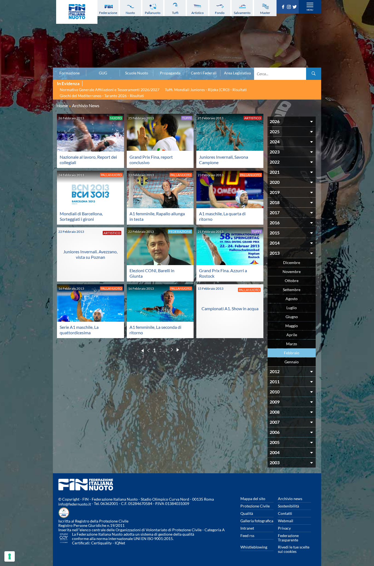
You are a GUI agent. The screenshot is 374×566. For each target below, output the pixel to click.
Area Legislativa (237, 73)
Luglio (291, 307)
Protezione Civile (255, 506)
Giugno (292, 316)
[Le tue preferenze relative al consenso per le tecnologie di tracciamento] (9, 556)
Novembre (292, 271)
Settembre (291, 289)
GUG (103, 73)
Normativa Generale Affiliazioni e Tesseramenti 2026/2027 (109, 89)
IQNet (120, 543)
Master (265, 13)
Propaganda (170, 73)
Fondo (220, 13)
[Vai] (313, 74)
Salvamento (242, 13)
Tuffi (175, 13)
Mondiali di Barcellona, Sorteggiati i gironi (81, 216)
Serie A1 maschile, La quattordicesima (79, 329)
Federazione (108, 13)
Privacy (284, 528)
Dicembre (291, 262)
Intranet (247, 528)
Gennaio (291, 361)
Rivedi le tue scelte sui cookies (293, 549)
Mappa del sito (252, 498)
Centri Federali (204, 73)
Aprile (291, 334)
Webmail (285, 520)
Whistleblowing (253, 547)
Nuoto (130, 13)
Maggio (291, 325)
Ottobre (291, 280)
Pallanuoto (152, 13)
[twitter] (295, 7)
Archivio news (290, 498)
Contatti (285, 513)
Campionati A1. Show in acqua (230, 308)
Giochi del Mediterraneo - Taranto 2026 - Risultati (102, 95)
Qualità (246, 513)
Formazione (69, 73)
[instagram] (289, 7)
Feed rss (247, 535)
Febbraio (291, 352)
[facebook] (284, 7)
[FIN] (76, 12)
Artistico (197, 13)
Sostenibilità (288, 506)
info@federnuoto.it (74, 504)
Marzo (291, 343)
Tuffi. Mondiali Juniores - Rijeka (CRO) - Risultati (206, 89)
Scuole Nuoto (136, 73)
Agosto (292, 298)
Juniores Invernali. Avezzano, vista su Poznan (90, 254)
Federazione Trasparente (288, 537)
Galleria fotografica (256, 520)
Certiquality (101, 543)
